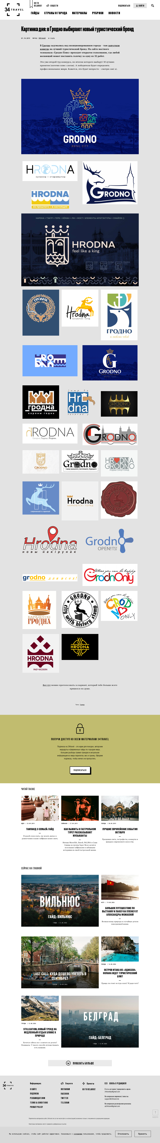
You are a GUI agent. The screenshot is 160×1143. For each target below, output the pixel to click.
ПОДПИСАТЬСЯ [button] (80, 770)
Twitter (64, 1098)
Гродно (46, 45)
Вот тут (47, 685)
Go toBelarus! (38, 4)
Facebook (65, 1093)
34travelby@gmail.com (112, 1092)
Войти (141, 5)
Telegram (65, 1102)
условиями (78, 1134)
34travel (42, 38)
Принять (142, 1133)
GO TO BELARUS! (89, 1089)
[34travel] (14, 9)
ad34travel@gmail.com (112, 1106)
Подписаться (124, 5)
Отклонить (123, 1133)
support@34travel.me (112, 1099)
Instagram (65, 1089)
